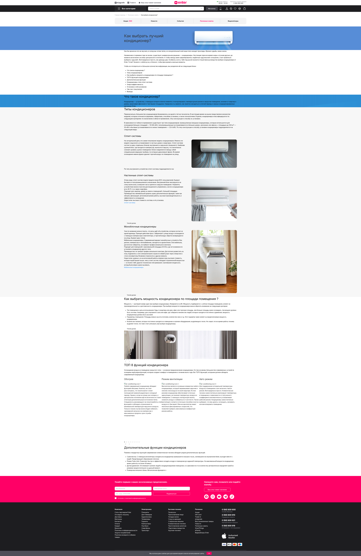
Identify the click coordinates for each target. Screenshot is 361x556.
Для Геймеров (146, 515)
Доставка (118, 517)
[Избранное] (235, 8)
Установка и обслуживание (136, 87)
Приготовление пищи (175, 515)
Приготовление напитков (177, 526)
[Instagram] (212, 496)
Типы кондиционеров (134, 73)
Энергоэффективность (135, 84)
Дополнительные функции (136, 80)
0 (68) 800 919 (228, 526)
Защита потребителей (122, 533)
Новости (198, 524)
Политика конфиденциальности (126, 530)
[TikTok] (232, 496)
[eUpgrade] (120, 3)
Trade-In (198, 517)
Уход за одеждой (174, 519)
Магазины (118, 519)
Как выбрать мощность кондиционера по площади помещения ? (150, 75)
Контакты (118, 521)
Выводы (130, 91)
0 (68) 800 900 (229, 509)
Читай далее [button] (131, 223)
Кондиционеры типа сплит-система (139, 82)
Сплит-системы (129, 203)
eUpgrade (198, 519)
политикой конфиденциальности (135, 498)
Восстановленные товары (204, 521)
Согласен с (132, 498)
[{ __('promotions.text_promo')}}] (230, 8)
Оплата (117, 524)
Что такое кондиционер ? (136, 70)
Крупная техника (174, 530)
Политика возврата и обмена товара (125, 536)
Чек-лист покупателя (134, 89)
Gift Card (198, 515)
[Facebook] (206, 496)
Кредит (117, 526)
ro (221, 8)
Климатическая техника (177, 524)
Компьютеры (146, 524)
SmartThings (199, 528)
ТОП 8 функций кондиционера (138, 77)
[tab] (124, 359)
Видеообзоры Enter (202, 533)
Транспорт (145, 530)
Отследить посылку (122, 515)
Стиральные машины (176, 521)
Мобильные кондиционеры (133, 267)
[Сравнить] (240, 8)
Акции (197, 512)
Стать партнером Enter (123, 512)
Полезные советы (133, 15)
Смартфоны (145, 528)
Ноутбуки (144, 526)
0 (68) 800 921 (228, 520)
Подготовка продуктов (176, 528)
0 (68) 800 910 (228, 515)
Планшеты (145, 512)
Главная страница (120, 15)
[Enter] (180, 2)
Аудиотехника (146, 517)
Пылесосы (172, 512)
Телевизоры (145, 519)
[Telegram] (225, 496)
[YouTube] (219, 496)
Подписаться (171, 494)
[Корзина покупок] (244, 8)
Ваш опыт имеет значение (217, 490)
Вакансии (118, 528)
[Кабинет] (226, 8)
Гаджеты (144, 521)
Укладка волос (173, 517)
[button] (125, 361)
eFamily (198, 530)
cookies (164, 553)
